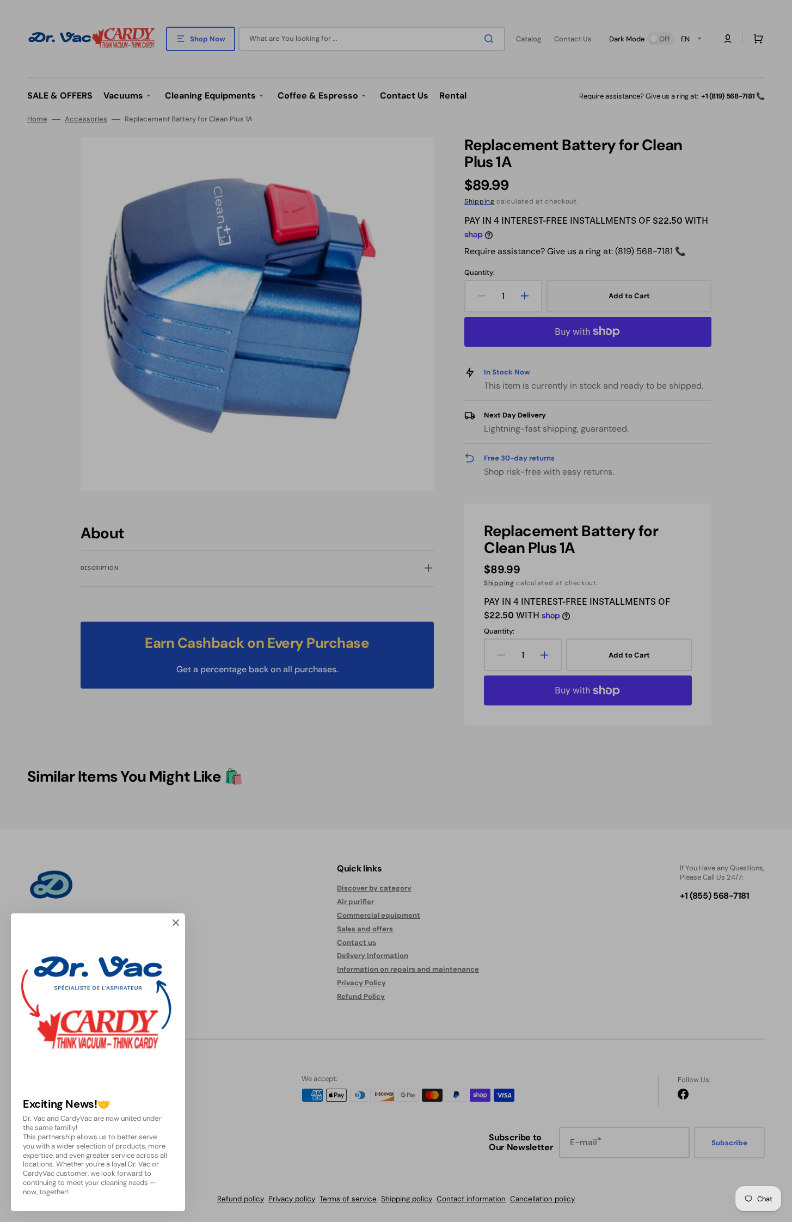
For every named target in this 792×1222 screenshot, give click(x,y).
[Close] (176, 922)
